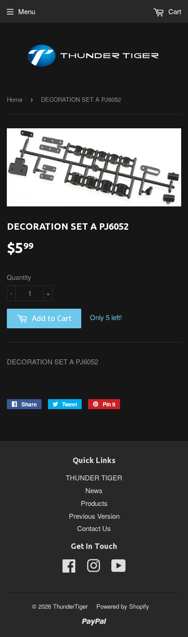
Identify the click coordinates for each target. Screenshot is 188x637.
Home (14, 99)
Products (94, 503)
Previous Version (94, 516)
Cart (174, 11)
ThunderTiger (70, 606)
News (94, 490)
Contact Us (94, 528)
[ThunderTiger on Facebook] (69, 568)
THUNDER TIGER (94, 477)
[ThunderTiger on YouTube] (118, 568)
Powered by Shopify (122, 606)
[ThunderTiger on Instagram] (93, 568)
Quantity (19, 277)
